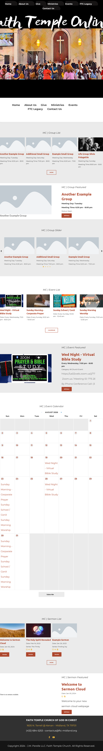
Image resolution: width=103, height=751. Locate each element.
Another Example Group (12, 154)
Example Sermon (60, 639)
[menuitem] (11, 3)
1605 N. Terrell (35, 725)
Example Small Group (62, 154)
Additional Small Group (37, 154)
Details (4, 654)
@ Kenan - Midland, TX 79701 (59, 725)
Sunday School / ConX (64, 310)
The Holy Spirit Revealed (38, 639)
